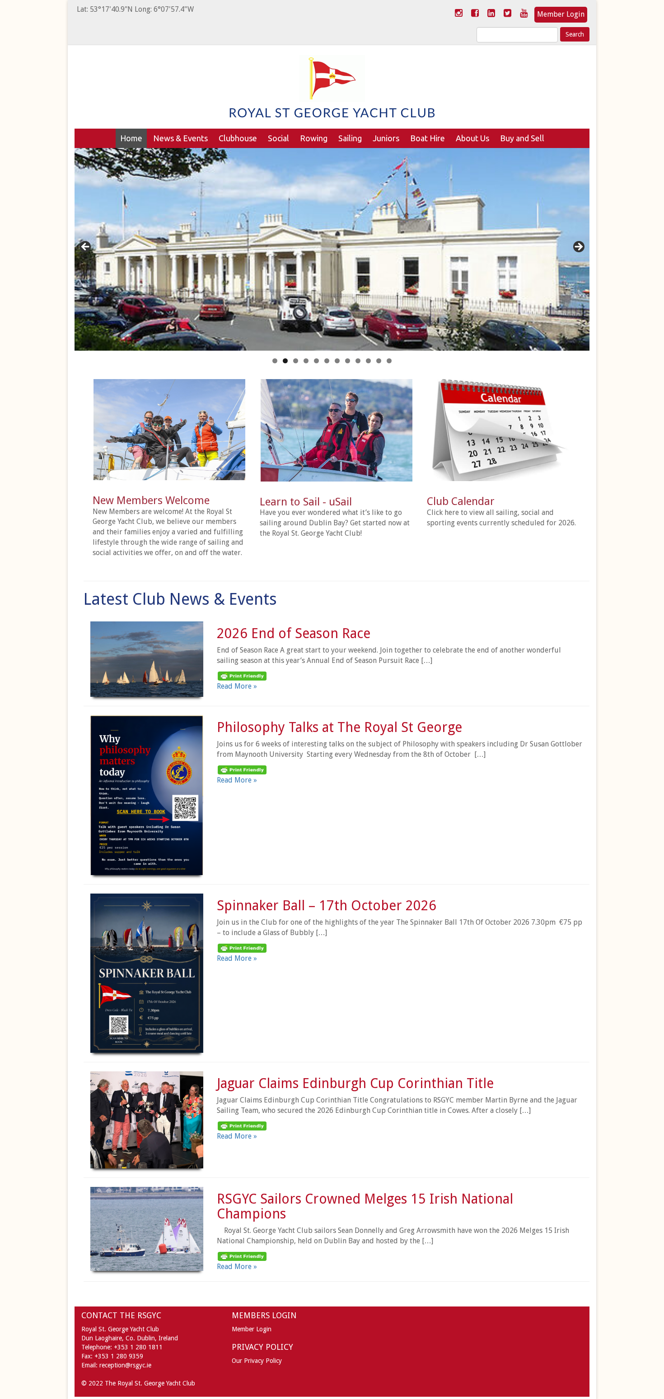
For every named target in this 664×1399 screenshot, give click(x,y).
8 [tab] (347, 360)
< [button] (86, 247)
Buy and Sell (522, 138)
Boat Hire (427, 138)
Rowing (313, 138)
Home (131, 138)
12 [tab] (389, 360)
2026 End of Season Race (293, 633)
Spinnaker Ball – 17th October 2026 (326, 905)
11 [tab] (378, 360)
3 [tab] (295, 360)
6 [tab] (326, 360)
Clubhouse (238, 138)
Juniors (386, 138)
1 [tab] (274, 360)
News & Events (180, 138)
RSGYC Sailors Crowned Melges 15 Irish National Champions (365, 1206)
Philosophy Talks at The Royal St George (339, 727)
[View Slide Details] (332, 249)
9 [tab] (357, 360)
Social (278, 138)
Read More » (237, 686)
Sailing (350, 138)
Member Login (561, 14)
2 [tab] (285, 360)
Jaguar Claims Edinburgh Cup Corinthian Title (355, 1083)
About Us (472, 138)
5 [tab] (316, 360)
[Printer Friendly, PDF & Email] (242, 675)
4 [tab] (306, 360)
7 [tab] (337, 360)
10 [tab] (368, 360)
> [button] (578, 247)
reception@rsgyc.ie (125, 1365)
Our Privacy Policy (257, 1360)
